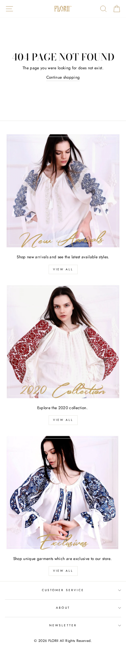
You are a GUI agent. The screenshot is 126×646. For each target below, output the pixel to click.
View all (63, 269)
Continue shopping (63, 77)
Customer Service (63, 590)
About (63, 607)
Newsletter (63, 625)
